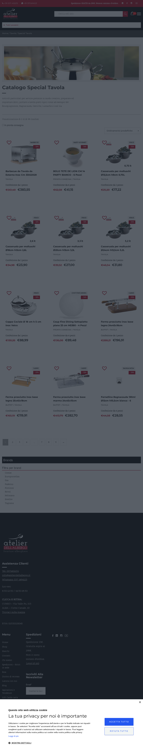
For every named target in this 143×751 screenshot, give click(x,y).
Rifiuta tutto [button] (119, 731)
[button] (49, 743)
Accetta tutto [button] (119, 722)
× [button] (140, 702)
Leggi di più (13, 736)
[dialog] (71, 725)
